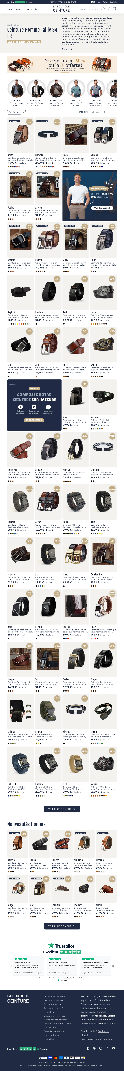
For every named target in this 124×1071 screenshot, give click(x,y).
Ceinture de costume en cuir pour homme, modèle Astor (48, 369)
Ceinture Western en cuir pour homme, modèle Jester (103, 316)
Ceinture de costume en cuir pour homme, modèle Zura (75, 421)
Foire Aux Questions (54, 1031)
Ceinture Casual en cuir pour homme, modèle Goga (74, 159)
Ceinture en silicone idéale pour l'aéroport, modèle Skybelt (19, 316)
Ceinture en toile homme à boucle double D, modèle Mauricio (83, 864)
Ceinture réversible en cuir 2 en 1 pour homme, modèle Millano (102, 159)
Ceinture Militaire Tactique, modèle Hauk (74, 526)
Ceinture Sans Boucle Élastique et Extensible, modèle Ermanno (102, 473)
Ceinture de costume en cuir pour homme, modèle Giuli (20, 369)
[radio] (9, 167)
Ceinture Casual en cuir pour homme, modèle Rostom (19, 264)
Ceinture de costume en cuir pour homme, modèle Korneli (48, 631)
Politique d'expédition (67, 1065)
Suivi (90, 1038)
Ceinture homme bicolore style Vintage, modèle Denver (60, 864)
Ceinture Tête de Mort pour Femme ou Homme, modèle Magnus (103, 788)
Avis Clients (50, 1012)
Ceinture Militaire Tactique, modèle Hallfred (16, 788)
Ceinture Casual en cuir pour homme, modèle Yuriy (74, 264)
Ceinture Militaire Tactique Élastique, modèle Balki (100, 526)
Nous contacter (51, 1035)
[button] (10, 9)
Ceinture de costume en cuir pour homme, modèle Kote (20, 631)
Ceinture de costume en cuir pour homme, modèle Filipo (103, 264)
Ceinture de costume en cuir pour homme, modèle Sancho (48, 473)
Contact (108, 1038)
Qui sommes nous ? (53, 1008)
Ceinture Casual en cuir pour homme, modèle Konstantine (102, 578)
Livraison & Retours (105, 2)
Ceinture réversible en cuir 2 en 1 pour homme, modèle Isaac (75, 578)
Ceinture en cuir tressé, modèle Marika (74, 473)
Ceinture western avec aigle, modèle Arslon (102, 369)
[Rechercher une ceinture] (104, 8)
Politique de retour (51, 1065)
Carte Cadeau (51, 1027)
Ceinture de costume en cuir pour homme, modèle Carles (75, 683)
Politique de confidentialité (87, 1065)
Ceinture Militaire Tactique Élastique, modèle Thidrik (17, 526)
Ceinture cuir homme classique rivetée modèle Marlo (104, 909)
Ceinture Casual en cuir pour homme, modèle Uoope (19, 683)
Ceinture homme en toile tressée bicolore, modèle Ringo (17, 909)
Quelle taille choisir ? (54, 997)
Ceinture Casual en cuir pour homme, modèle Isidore (19, 578)
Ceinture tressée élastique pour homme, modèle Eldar (103, 631)
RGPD (101, 1065)
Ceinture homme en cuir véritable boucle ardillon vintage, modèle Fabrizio (61, 909)
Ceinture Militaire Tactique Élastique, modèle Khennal (44, 788)
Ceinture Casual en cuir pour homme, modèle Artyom (46, 211)
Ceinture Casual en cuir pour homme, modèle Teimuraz (19, 473)
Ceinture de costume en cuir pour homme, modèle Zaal (75, 316)
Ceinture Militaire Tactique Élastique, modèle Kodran (44, 735)
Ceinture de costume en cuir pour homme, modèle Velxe (20, 159)
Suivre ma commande (54, 1016)
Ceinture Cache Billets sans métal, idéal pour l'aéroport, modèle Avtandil (102, 421)
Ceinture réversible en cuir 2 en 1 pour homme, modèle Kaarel (47, 264)
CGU (41, 1065)
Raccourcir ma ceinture (55, 1020)
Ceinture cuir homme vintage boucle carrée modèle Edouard (82, 909)
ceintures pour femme (93, 1008)
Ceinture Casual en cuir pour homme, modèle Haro (74, 369)
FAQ (83, 1038)
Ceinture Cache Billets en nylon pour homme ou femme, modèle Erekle (103, 735)
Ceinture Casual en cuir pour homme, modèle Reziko (19, 211)
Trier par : (83, 112)
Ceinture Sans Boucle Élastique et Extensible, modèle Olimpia (46, 159)
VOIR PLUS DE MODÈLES (62, 809)
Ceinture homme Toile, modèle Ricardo (104, 864)
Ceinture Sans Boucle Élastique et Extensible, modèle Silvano (74, 735)
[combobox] (90, 8)
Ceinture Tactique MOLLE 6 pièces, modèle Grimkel (20, 735)
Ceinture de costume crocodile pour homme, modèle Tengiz (102, 683)
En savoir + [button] (68, 49)
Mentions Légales (26, 1065)
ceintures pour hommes (93, 1011)
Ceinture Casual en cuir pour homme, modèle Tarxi (46, 683)
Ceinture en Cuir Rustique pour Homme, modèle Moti (38, 909)
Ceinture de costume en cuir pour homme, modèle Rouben (48, 316)
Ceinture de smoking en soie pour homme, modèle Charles (76, 631)
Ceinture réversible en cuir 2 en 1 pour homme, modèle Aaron (47, 526)
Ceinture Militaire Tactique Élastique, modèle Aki (44, 578)
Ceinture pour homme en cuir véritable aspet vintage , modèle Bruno (38, 864)
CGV (36, 1065)
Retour (98, 1038)
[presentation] (32, 324)
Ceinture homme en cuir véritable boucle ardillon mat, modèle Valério (17, 864)
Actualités (49, 1039)
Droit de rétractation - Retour (59, 1024)
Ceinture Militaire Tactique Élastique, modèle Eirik (72, 788)
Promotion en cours (53, 1004)
